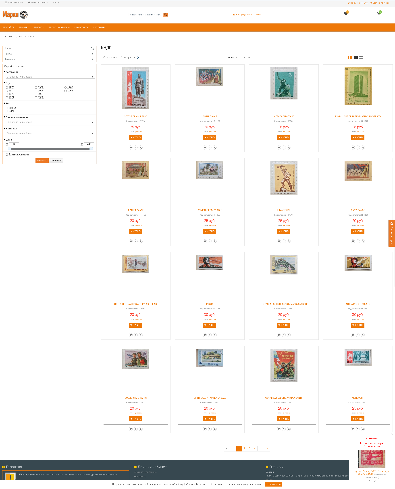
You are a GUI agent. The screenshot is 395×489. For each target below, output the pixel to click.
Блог (39, 27)
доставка (138, 132)
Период (8, 53)
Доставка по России (381, 3)
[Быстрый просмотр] (141, 147)
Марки (25, 27)
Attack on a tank (284, 116)
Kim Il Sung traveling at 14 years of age (136, 304)
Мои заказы (140, 476)
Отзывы (100, 27)
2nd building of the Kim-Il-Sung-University (358, 116)
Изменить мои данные (145, 472)
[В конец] (267, 448)
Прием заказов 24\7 (359, 3)
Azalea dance (136, 210)
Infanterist (283, 210)
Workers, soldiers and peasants (284, 398)
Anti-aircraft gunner (358, 304)
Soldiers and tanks (136, 398)
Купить (137, 137)
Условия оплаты (15, 3)
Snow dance (358, 210)
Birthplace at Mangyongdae (210, 398)
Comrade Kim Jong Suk (210, 210)
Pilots (210, 304)
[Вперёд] (260, 448)
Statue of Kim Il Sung (135, 116)
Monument (358, 398)
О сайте (9, 27)
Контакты (83, 27)
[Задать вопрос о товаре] (136, 147)
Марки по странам (39, 3)
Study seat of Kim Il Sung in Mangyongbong (284, 304)
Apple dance (210, 116)
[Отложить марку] (131, 147)
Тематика (10, 59)
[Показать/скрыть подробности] (378, 14)
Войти (56, 3)
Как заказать (59, 27)
